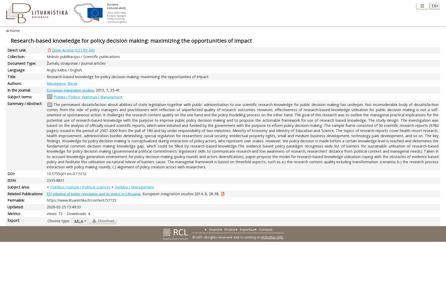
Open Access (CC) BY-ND (73, 50)
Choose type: (58, 220)
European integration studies (70, 90)
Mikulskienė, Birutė (62, 83)
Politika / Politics (67, 97)
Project (230, 229)
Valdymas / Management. (102, 97)
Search (214, 229)
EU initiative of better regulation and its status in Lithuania (93, 194)
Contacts (266, 229)
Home (15, 30)
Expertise (247, 229)
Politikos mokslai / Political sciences (80, 187)
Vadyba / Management (134, 187)
